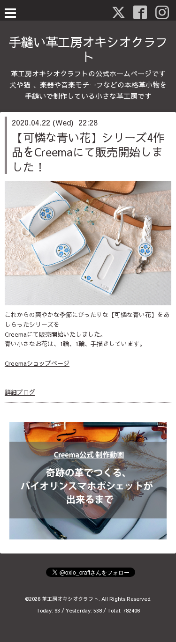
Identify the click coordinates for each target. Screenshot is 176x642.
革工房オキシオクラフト (70, 598)
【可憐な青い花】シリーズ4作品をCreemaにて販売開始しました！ (88, 151)
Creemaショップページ (37, 363)
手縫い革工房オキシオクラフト (88, 49)
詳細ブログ (20, 392)
